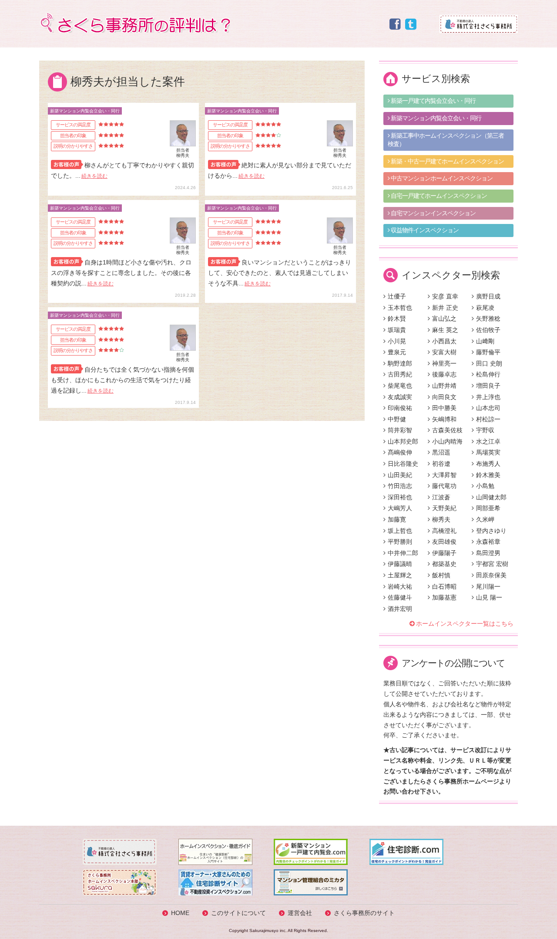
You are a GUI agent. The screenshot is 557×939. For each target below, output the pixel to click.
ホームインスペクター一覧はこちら (464, 623)
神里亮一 (444, 363)
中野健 (397, 419)
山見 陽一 (489, 597)
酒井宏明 (400, 608)
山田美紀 (400, 474)
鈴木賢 (397, 318)
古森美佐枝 (447, 430)
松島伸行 (488, 374)
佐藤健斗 (400, 597)
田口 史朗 (489, 363)
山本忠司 (488, 407)
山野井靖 (444, 385)
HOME (180, 912)
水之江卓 (488, 441)
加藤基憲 (444, 597)
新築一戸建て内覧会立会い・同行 (432, 100)
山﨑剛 (485, 341)
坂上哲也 (400, 530)
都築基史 (444, 563)
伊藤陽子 (444, 552)
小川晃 (397, 341)
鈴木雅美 (488, 474)
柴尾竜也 (400, 385)
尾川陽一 (488, 586)
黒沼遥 (441, 452)
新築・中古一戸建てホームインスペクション (446, 161)
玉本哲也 (400, 307)
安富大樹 (444, 352)
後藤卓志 (444, 374)
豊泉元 (397, 352)
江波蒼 (441, 497)
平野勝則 (400, 541)
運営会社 (300, 912)
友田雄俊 (444, 541)
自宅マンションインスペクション (432, 213)
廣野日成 (488, 296)
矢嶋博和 (444, 419)
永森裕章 (488, 541)
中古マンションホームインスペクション (441, 178)
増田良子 (488, 385)
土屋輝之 (400, 575)
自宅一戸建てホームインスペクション (438, 195)
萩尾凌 (485, 307)
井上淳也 (488, 396)
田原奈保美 (491, 575)
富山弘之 (444, 318)
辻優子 (397, 296)
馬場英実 (488, 452)
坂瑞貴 (397, 329)
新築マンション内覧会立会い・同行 (435, 118)
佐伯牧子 (488, 329)
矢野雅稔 (488, 318)
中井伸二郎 (403, 552)
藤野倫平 (488, 352)
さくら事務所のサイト (364, 912)
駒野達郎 (400, 363)
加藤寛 (397, 519)
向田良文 (444, 396)
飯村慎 (441, 575)
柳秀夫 (441, 519)
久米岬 (485, 519)
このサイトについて (238, 912)
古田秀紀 (400, 374)
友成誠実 (400, 396)
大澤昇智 (444, 474)
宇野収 (485, 430)
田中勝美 (444, 407)
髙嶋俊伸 (400, 452)
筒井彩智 (400, 430)
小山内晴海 (447, 441)
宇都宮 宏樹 (492, 563)
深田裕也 (400, 497)
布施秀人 (488, 463)
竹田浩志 (400, 485)
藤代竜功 (444, 485)
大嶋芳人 (400, 508)
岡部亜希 (488, 508)
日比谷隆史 (403, 463)
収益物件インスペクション (424, 230)
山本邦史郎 (403, 441)
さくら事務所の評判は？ (134, 23)
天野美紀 (444, 508)
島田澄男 (488, 552)
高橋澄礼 (444, 530)
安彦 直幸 (445, 296)
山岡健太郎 (491, 497)
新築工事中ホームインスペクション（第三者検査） (446, 140)
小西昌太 (444, 341)
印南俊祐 (400, 407)
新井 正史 (445, 307)
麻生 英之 (445, 329)
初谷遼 (441, 463)
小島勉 (485, 485)
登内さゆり (491, 530)
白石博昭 (444, 586)
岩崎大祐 (400, 586)
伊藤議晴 (400, 563)
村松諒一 (488, 419)
